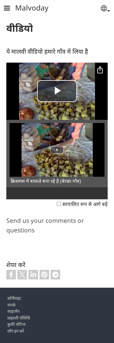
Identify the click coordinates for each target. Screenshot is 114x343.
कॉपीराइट (14, 298)
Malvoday (31, 8)
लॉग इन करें (15, 331)
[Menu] (11, 8)
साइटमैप (13, 311)
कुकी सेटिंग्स (16, 324)
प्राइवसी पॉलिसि (18, 318)
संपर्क (11, 305)
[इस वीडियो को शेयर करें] (100, 70)
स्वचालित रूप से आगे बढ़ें (85, 204)
